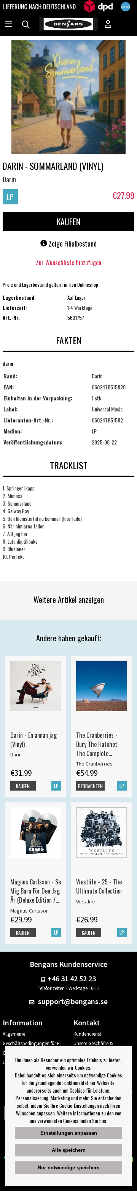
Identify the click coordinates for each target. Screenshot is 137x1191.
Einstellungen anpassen (68, 1133)
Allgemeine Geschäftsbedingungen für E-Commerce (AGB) (32, 1043)
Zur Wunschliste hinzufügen (68, 262)
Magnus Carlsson (29, 910)
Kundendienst (87, 1034)
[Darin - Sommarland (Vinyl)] (68, 97)
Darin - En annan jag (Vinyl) (33, 740)
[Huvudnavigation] (8, 25)
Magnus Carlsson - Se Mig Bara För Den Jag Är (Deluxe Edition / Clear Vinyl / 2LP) (35, 891)
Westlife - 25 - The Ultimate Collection (99, 886)
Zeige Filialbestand (72, 243)
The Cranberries (94, 763)
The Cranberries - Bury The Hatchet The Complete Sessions (97, 744)
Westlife (85, 901)
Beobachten (90, 786)
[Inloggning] (108, 24)
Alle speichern (69, 1150)
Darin (9, 179)
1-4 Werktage (79, 308)
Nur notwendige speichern (69, 1167)
